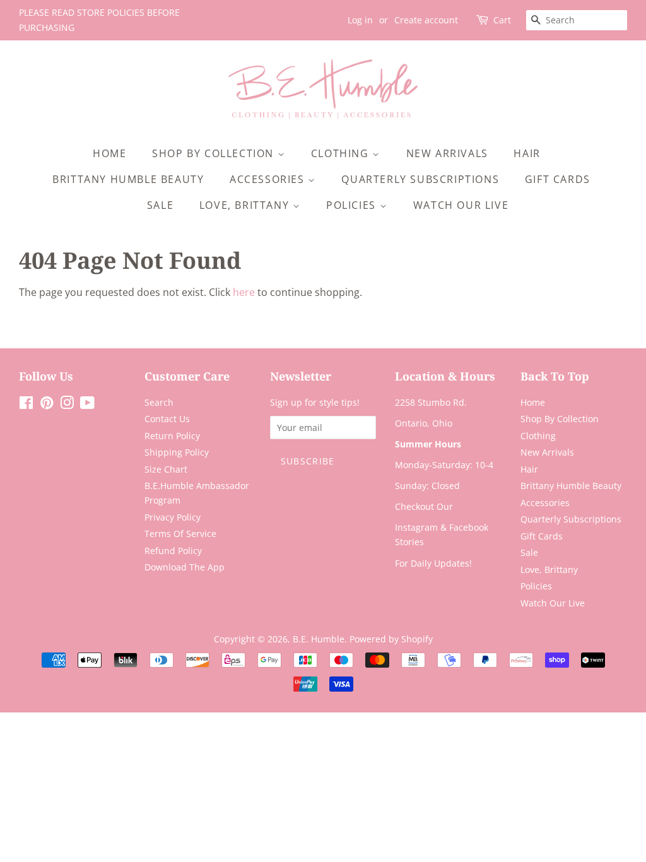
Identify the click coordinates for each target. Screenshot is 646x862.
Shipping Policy (176, 452)
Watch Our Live (460, 205)
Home (109, 153)
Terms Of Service (180, 534)
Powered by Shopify (391, 639)
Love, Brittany (246, 205)
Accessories (269, 179)
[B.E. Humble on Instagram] (67, 405)
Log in (360, 20)
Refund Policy (173, 551)
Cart (502, 20)
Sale (160, 205)
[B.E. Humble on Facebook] (26, 405)
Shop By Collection (214, 153)
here (244, 292)
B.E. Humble (318, 639)
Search (158, 402)
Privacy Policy (172, 517)
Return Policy (172, 436)
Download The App (184, 567)
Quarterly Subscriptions (420, 179)
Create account (426, 20)
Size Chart (165, 469)
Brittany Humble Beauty (128, 179)
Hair (527, 153)
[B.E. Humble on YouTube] (87, 405)
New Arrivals (447, 153)
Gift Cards (557, 179)
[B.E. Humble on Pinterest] (47, 405)
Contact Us (167, 419)
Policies (352, 205)
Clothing (341, 153)
